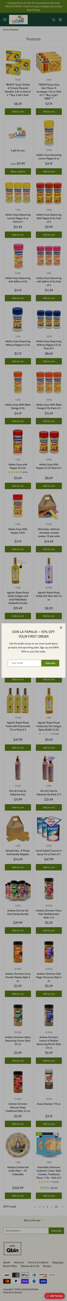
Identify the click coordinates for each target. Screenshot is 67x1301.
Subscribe (50, 663)
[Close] (61, 627)
